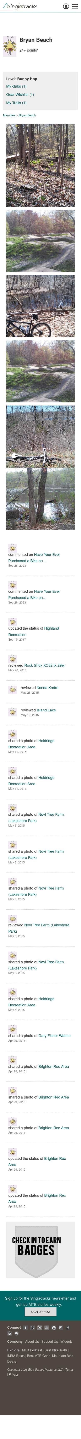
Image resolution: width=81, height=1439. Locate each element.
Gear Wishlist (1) (20, 94)
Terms (69, 1369)
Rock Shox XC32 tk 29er (44, 665)
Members (9, 115)
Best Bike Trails (56, 1350)
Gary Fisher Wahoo (54, 1035)
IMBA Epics (16, 1355)
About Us (32, 1341)
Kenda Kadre (47, 687)
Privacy (13, 1374)
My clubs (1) (16, 86)
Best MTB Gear (38, 1355)
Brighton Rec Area (53, 1066)
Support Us (49, 1341)
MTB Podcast (32, 1350)
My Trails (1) (16, 102)
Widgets (66, 1341)
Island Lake (46, 709)
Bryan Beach (27, 115)
